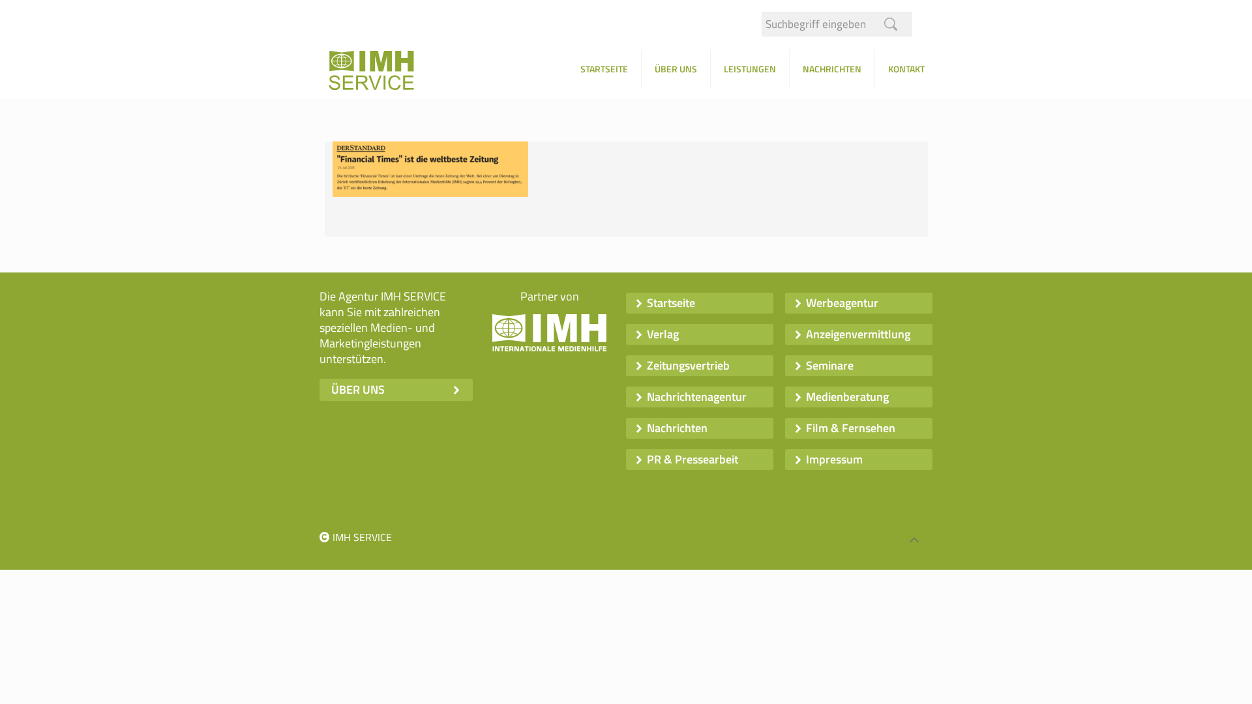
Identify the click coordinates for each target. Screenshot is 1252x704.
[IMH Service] (387, 74)
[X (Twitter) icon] (864, 537)
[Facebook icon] (851, 537)
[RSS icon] (878, 537)
